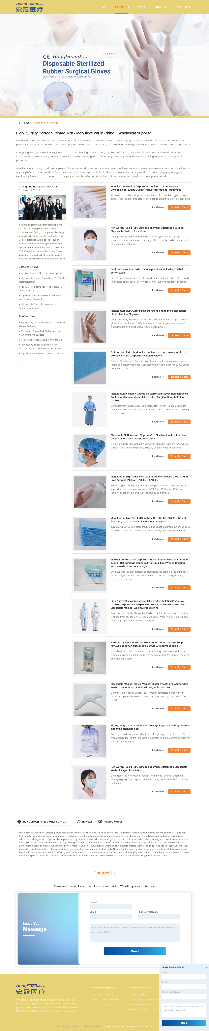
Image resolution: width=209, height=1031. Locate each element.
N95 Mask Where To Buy (142, 1009)
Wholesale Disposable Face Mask (144, 999)
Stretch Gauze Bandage (142, 1004)
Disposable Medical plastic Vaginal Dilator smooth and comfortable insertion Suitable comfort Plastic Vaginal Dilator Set (149, 685)
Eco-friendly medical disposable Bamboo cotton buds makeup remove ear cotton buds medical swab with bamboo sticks (147, 644)
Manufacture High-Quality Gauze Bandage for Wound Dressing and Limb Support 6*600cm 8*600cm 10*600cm (149, 478)
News (140, 7)
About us (182, 7)
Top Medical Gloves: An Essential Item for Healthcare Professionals (39, 297)
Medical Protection (102, 994)
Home (102, 7)
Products (121, 7)
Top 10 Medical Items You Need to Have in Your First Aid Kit (40, 288)
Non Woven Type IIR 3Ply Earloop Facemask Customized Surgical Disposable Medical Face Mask (147, 229)
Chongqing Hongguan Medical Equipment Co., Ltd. (127, 1026)
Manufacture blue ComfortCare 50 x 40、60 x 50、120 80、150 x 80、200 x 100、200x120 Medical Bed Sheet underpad (150, 519)
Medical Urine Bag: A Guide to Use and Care (42, 340)
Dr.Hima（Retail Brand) (105, 999)
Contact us (160, 7)
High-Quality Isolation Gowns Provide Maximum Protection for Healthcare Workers (40, 346)
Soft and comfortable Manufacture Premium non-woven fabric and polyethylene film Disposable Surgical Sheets (149, 354)
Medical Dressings (102, 1004)
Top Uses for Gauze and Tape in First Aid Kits (42, 353)
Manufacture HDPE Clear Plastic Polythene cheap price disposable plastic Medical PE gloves (148, 312)
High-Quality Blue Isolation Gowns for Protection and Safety (37, 306)
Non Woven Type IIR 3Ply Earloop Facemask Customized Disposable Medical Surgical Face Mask (149, 768)
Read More (158, 207)
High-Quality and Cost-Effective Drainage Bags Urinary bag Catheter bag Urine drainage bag (150, 727)
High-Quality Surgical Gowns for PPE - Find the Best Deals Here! (42, 280)
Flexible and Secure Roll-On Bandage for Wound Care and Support (39, 333)
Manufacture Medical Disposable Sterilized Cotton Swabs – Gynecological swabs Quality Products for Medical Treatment (146, 188)
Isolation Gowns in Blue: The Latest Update (41, 273)
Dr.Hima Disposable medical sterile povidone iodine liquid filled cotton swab (147, 271)
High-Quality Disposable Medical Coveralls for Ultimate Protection (41, 324)
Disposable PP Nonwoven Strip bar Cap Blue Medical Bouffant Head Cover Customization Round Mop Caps (149, 437)
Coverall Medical (138, 994)
